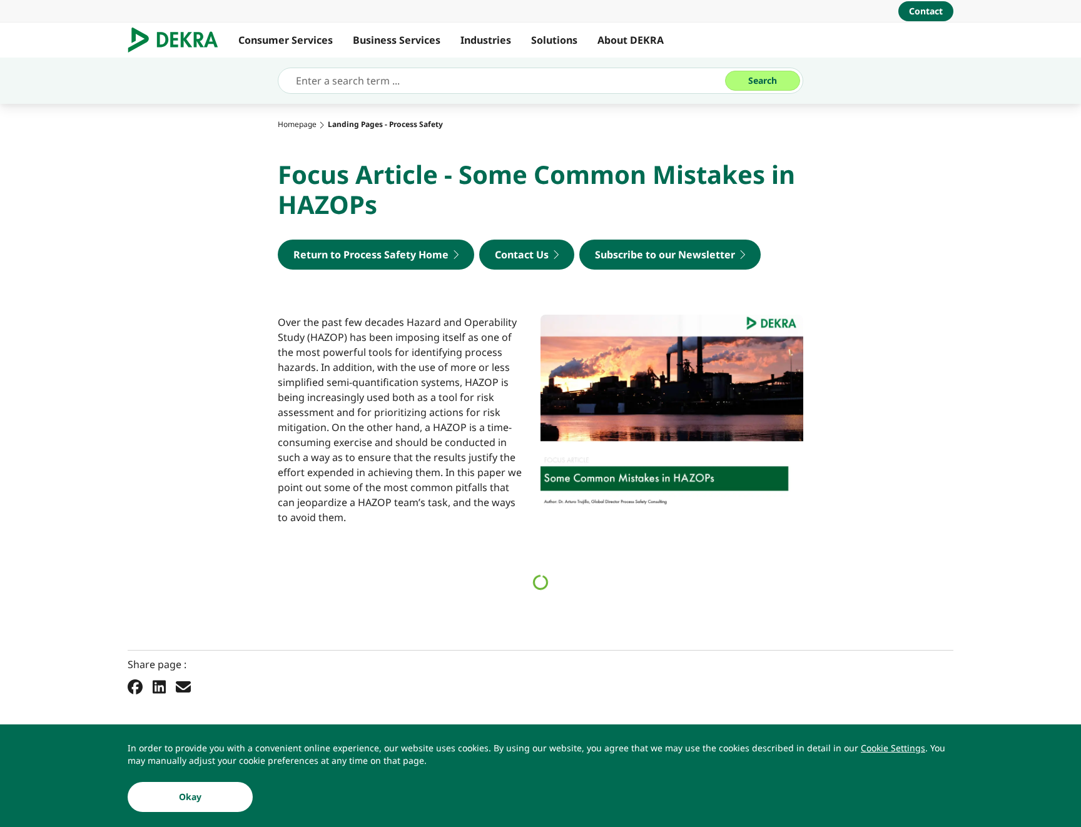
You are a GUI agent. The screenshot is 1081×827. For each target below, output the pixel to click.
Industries (485, 40)
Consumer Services (285, 40)
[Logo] (178, 40)
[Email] (183, 686)
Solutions (554, 40)
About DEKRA (630, 40)
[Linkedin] (159, 686)
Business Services (396, 40)
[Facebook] (135, 686)
